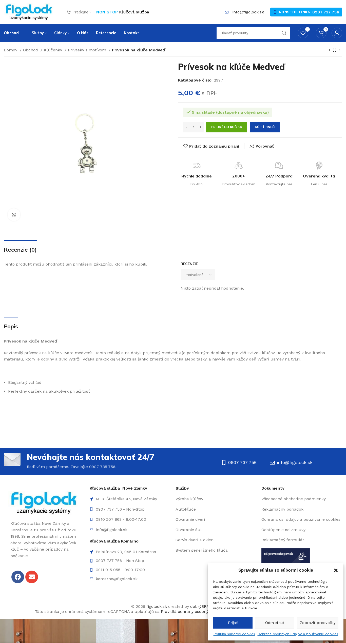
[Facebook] (17, 577)
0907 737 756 (325, 12)
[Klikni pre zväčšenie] (14, 214)
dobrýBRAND (202, 606)
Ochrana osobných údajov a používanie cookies (298, 634)
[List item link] (130, 509)
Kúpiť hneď (265, 127)
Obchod (31, 50)
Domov (11, 50)
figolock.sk (156, 606)
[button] (335, 570)
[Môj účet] (337, 33)
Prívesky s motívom (87, 50)
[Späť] (329, 50)
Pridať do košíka (226, 127)
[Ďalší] (339, 50)
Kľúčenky (53, 50)
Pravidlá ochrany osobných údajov (194, 611)
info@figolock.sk (248, 12)
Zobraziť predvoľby (318, 622)
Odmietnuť (274, 622)
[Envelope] (31, 577)
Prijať (233, 622)
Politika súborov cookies (234, 634)
